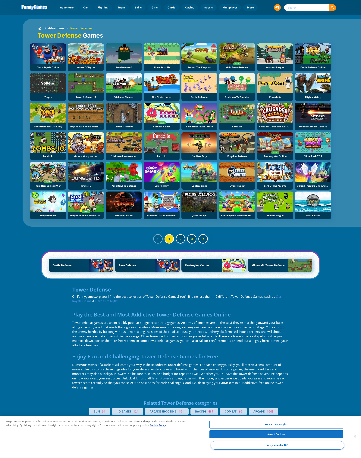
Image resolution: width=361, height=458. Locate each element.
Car (85, 7)
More (250, 7)
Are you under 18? (277, 445)
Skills (138, 7)
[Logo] (34, 7)
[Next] (203, 239)
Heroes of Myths (107, 301)
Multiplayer (230, 7)
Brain (121, 7)
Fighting (103, 7)
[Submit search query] (332, 7)
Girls (155, 7)
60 (240, 411)
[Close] (355, 436)
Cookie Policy (158, 425)
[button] (277, 7)
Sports (208, 7)
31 (103, 411)
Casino (189, 7)
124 (135, 411)
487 (210, 411)
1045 (270, 411)
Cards (171, 7)
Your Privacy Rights (276, 424)
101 (181, 411)
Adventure (67, 7)
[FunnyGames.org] (40, 28)
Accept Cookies (276, 434)
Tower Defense (81, 28)
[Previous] (158, 239)
